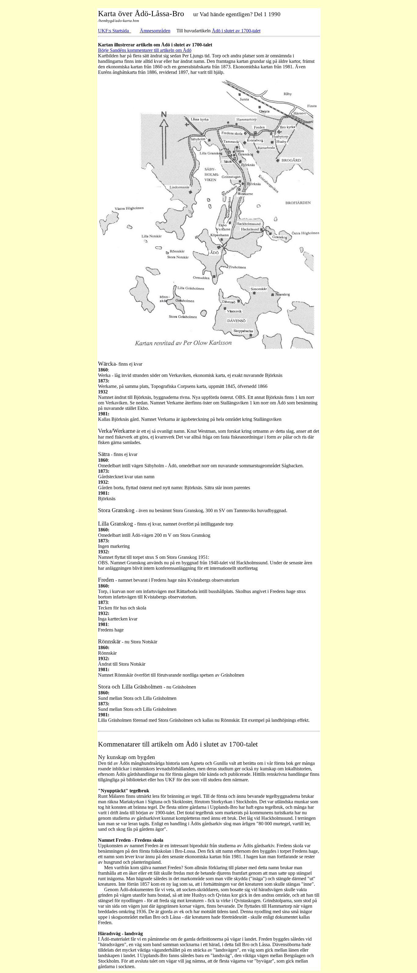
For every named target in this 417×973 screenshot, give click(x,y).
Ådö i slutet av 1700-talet (236, 30)
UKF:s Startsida (114, 30)
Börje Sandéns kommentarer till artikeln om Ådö (144, 50)
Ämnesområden (155, 30)
